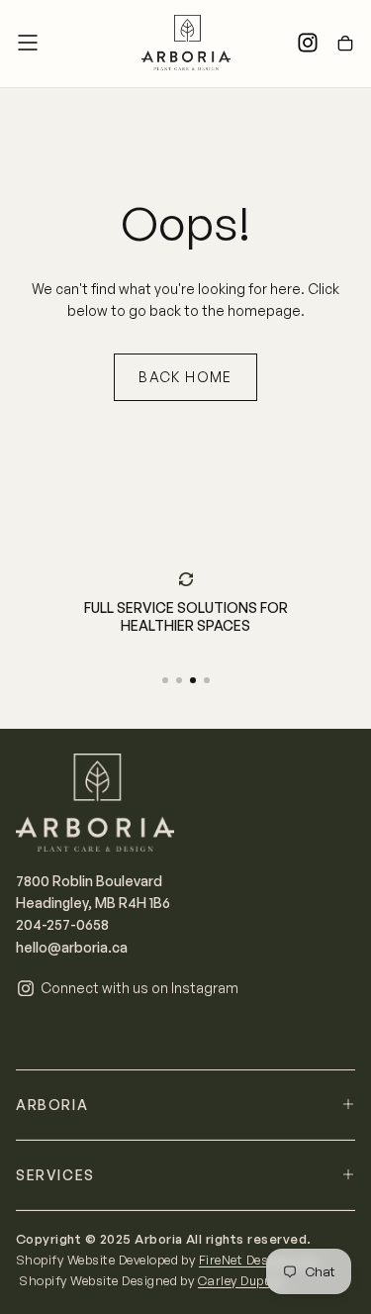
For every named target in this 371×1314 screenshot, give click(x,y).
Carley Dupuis (242, 1280)
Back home (185, 376)
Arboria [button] (52, 1104)
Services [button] (55, 1174)
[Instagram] (308, 42)
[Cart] (345, 44)
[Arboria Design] (95, 803)
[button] (28, 42)
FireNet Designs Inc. (261, 1259)
